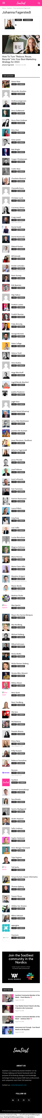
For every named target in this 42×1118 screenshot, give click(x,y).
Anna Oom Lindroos (19, 120)
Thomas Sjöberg (17, 887)
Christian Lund (17, 198)
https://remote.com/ (16, 775)
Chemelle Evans (17, 188)
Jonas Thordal (16, 460)
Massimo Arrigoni (18, 576)
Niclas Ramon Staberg (19, 663)
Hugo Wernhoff (17, 372)
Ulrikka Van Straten (19, 906)
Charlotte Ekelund (18, 178)
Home (4, 8)
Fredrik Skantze (17, 314)
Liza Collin (15, 528)
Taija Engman (16, 857)
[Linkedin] (13, 1100)
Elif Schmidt (15, 256)
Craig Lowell (16, 217)
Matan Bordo (16, 586)
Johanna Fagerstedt (8, 65)
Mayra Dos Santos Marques (22, 615)
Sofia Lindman (17, 828)
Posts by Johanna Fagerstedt (21, 8)
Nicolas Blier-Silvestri (19, 673)
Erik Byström (16, 285)
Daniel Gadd (16, 227)
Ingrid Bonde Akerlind (19, 382)
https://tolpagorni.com (17, 746)
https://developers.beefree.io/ (19, 581)
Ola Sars (14, 712)
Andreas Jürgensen (18, 101)
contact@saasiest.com (19, 1085)
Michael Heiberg (17, 634)
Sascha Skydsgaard (18, 809)
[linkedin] (15, 24)
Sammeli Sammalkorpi (20, 790)
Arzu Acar (15, 130)
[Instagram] (24, 1100)
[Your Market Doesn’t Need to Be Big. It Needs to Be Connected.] (7, 1009)
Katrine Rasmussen (19, 499)
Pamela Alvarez (17, 731)
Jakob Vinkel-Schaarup (20, 411)
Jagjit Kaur (15, 402)
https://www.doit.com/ (17, 222)
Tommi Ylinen (16, 896)
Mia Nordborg (16, 625)
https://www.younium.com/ (18, 270)
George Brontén (17, 334)
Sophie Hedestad (18, 838)
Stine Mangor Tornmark (20, 848)
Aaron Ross (15, 82)
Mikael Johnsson (17, 644)
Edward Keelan (17, 246)
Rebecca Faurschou (18, 760)
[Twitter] (29, 1100)
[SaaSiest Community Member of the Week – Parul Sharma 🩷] (7, 998)
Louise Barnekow (18, 537)
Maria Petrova (16, 557)
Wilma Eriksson (17, 916)
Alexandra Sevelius (18, 91)
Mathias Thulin (17, 596)
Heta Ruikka (16, 363)
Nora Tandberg (17, 702)
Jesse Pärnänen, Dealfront (21, 440)
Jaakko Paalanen (18, 392)
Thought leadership (8, 53)
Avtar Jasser (16, 140)
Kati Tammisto (17, 489)
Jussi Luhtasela (17, 479)
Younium (15, 935)
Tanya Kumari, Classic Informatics (24, 877)
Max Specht (15, 605)
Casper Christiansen (19, 159)
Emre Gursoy (16, 275)
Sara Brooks (16, 799)
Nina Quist (15, 693)
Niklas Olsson (16, 683)
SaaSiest (14, 780)
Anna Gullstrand (17, 111)
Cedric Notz (15, 169)
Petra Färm (15, 741)
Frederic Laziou (17, 305)
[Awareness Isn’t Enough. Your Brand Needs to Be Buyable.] (7, 1030)
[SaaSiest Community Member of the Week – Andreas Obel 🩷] (7, 1020)
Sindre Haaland (17, 819)
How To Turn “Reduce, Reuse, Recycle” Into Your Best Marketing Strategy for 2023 (19, 59)
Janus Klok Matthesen (20, 421)
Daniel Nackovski (18, 237)
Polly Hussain (16, 751)
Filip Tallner (15, 295)
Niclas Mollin (16, 654)
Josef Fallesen (16, 469)
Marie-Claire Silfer (18, 566)
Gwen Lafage (16, 343)
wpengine (15, 925)
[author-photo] (10, 24)
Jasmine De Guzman (19, 431)
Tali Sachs (15, 867)
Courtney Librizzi (17, 208)
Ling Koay (15, 518)
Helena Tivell (16, 353)
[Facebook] (18, 1100)
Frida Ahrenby (16, 324)
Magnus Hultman (18, 547)
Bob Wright (15, 149)
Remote (14, 770)
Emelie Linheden (17, 266)
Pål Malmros (16, 722)
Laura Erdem (16, 508)
